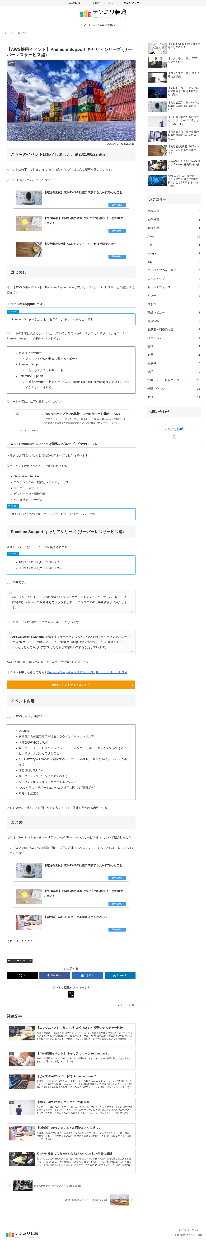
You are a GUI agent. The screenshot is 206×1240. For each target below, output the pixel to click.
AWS (12, 960)
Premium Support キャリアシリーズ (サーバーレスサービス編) (87, 672)
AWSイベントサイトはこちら (71, 684)
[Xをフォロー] (71, 994)
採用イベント (26, 960)
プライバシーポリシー (189, 1230)
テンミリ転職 (173, 429)
